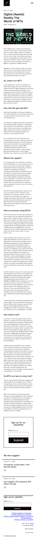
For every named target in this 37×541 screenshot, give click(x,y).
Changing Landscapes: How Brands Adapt (17, 465)
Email (13, 430)
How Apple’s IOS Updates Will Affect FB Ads (17, 483)
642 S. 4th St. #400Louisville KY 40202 (27, 524)
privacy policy (29, 532)
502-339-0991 (29, 529)
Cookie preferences (10, 536)
